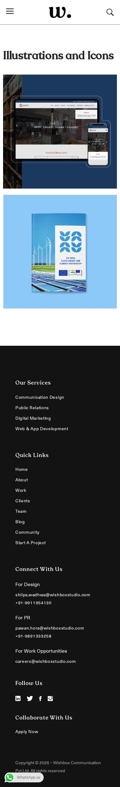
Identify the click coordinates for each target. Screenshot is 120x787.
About (21, 480)
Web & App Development (41, 428)
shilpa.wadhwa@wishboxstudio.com (52, 594)
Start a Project (30, 542)
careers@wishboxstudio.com (45, 661)
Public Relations (32, 407)
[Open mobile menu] (11, 12)
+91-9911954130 (33, 603)
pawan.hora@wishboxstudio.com (49, 628)
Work (20, 490)
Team (21, 511)
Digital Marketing (33, 418)
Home (21, 469)
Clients (22, 501)
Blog (20, 521)
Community (27, 532)
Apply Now (26, 731)
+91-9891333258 (33, 636)
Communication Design (39, 397)
